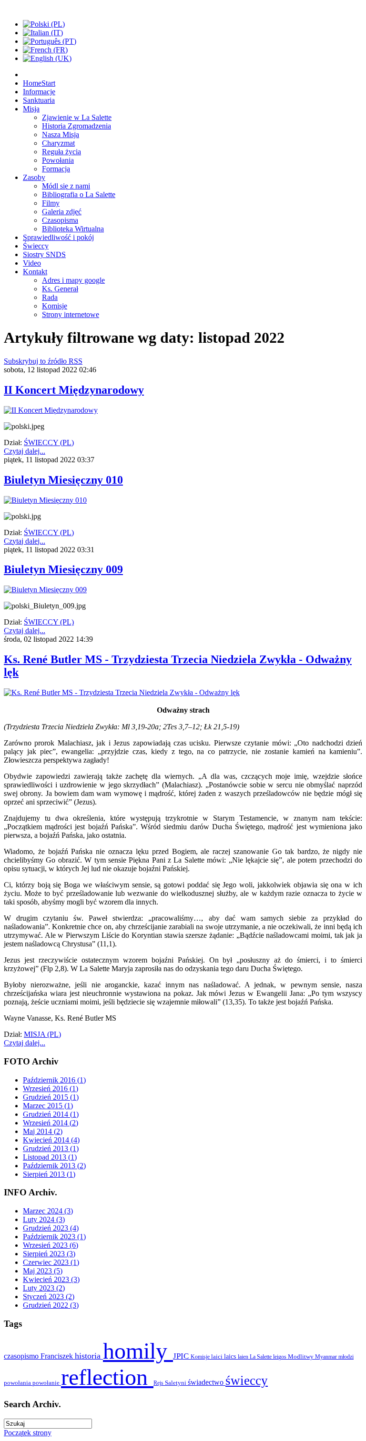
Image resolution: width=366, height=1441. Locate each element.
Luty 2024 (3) (44, 1219)
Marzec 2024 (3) (48, 1211)
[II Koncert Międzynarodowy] (51, 410)
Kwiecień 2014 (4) (51, 1140)
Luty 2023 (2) (44, 1288)
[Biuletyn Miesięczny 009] (45, 590)
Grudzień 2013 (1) (51, 1148)
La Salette (261, 1356)
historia (89, 1356)
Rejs (159, 1383)
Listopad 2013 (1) (50, 1157)
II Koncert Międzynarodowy (74, 390)
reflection (107, 1377)
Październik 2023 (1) (54, 1236)
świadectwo (206, 1382)
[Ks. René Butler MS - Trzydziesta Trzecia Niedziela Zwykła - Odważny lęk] (122, 692)
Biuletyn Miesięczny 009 (63, 569)
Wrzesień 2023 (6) (50, 1245)
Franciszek (58, 1356)
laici (217, 1356)
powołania (18, 1382)
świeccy (246, 1380)
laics (231, 1356)
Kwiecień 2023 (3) (51, 1279)
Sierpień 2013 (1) (49, 1174)
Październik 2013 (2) (54, 1166)
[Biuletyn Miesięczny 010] (45, 500)
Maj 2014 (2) (42, 1131)
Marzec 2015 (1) (48, 1106)
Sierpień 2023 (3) (49, 1254)
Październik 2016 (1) (54, 1080)
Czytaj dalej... (24, 451)
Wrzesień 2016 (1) (50, 1088)
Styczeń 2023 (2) (48, 1296)
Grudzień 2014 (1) (51, 1114)
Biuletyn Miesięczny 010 (63, 480)
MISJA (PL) (42, 1034)
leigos (280, 1356)
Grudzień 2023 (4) (51, 1228)
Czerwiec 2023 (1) (51, 1262)
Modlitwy (301, 1356)
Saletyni (176, 1382)
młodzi (346, 1356)
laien (244, 1356)
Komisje (201, 1356)
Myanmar (326, 1356)
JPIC (182, 1356)
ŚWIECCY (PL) (49, 442)
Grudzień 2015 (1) (51, 1097)
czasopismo (22, 1356)
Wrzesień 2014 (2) (50, 1123)
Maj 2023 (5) (42, 1271)
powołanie (46, 1382)
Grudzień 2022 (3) (51, 1305)
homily (138, 1350)
